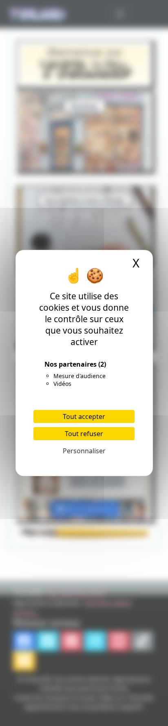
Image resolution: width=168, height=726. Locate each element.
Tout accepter (84, 416)
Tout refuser (84, 433)
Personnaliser (84, 450)
